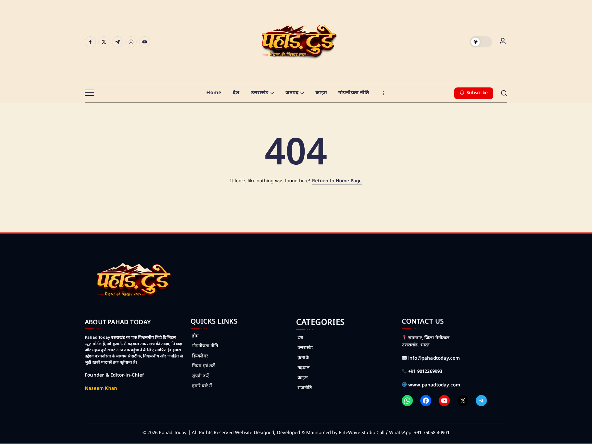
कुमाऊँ (303, 358)
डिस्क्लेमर (200, 356)
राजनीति (305, 388)
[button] (481, 41)
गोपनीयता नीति (205, 346)
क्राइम (303, 378)
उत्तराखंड (305, 348)
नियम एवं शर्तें (203, 366)
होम (195, 336)
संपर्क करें (200, 376)
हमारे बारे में (202, 386)
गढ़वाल (304, 368)
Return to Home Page (337, 181)
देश (300, 338)
